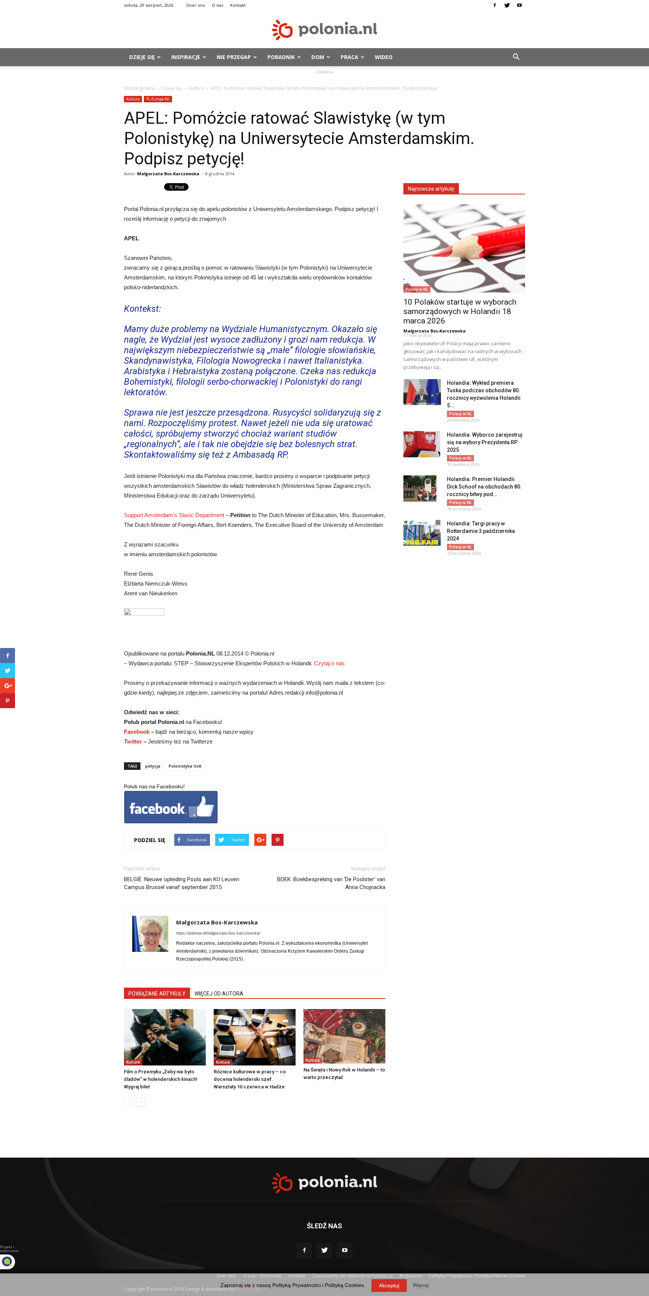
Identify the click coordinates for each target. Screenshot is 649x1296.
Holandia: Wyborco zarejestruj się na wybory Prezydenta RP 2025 (484, 442)
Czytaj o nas (329, 663)
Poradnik (281, 57)
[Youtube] (519, 5)
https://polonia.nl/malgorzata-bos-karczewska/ (218, 933)
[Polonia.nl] (324, 30)
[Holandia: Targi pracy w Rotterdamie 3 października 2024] (422, 533)
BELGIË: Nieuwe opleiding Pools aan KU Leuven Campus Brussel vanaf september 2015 (181, 883)
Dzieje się (142, 57)
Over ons (195, 5)
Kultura (196, 88)
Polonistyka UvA (185, 766)
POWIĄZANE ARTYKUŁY (157, 994)
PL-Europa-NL (158, 99)
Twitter (133, 741)
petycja (152, 766)
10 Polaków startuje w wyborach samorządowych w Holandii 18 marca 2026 (459, 311)
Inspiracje (185, 57)
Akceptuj (389, 1285)
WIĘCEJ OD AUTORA (219, 994)
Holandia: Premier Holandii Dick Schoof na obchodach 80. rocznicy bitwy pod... (484, 486)
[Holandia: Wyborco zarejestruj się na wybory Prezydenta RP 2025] (421, 444)
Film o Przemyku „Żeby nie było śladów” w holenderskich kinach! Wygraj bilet (161, 1079)
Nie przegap (234, 57)
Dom (317, 57)
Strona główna (139, 88)
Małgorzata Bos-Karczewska (168, 173)
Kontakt (238, 5)
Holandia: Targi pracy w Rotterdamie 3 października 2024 (481, 531)
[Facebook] (494, 5)
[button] (516, 57)
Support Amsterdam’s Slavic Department (174, 515)
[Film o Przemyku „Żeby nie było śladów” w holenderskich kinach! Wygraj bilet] (165, 1037)
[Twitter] (507, 5)
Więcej (421, 1285)
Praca (349, 57)
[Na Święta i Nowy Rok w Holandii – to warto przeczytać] (344, 1036)
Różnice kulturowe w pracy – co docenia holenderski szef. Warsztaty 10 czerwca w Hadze (250, 1079)
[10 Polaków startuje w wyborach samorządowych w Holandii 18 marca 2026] (464, 248)
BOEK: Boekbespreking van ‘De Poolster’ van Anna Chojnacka (331, 883)
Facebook (136, 731)
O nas (217, 5)
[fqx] (13, 1261)
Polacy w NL (417, 289)
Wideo (383, 57)
